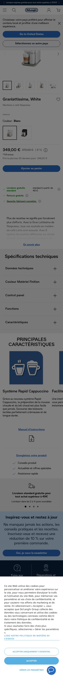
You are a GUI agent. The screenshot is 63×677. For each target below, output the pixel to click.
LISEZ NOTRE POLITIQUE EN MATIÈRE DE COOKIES (27, 637)
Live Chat (51, 670)
